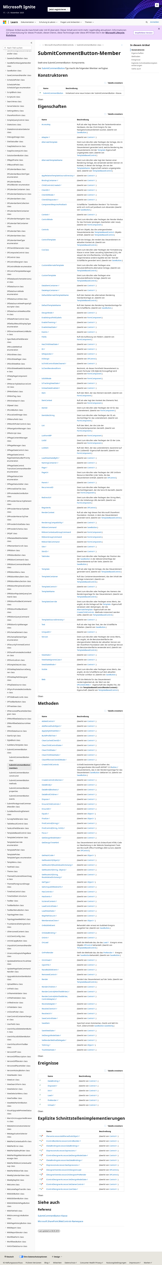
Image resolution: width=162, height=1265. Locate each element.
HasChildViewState (49, 344)
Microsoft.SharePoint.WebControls (59, 45)
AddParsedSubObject (51, 726)
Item (44, 393)
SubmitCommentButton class (89, 45)
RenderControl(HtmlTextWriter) (55, 991)
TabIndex (45, 556)
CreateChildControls (85, 612)
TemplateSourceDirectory (52, 619)
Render (45, 979)
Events (44, 332)
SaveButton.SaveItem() (103, 1026)
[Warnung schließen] (157, 5)
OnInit (44, 937)
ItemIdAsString (48, 415)
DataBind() (46, 785)
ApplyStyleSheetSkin (50, 731)
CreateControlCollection (52, 780)
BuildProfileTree (48, 735)
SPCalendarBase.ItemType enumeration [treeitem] (18, 175)
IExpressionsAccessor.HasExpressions (62, 1165)
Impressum (134, 1262)
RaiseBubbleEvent (49, 969)
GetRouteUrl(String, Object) (53, 870)
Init (49, 1090)
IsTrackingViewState (50, 383)
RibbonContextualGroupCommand (56, 532)
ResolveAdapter (48, 1004)
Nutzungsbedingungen (116, 1262)
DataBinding (53, 1081)
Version (45, 637)
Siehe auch (136, 68)
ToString (45, 1045)
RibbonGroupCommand (52, 537)
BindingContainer (49, 180)
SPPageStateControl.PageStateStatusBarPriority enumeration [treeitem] (18, 457)
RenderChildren (48, 987)
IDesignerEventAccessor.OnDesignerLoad (63, 1170)
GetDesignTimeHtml (50, 842)
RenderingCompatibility (52, 522)
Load (105, 942)
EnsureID (46, 809)
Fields (44, 337)
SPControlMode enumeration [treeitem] (19, 266)
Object (90, 813)
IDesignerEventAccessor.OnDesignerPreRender (66, 1174)
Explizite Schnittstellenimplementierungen (144, 64)
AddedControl (48, 721)
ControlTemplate (49, 239)
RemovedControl (49, 974)
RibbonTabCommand (50, 542)
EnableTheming (48, 322)
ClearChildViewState (50, 755)
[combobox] (17, 48)
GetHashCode (47, 855)
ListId (44, 440)
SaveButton (82, 132)
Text (43, 624)
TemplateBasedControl (86, 155)
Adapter (45, 137)
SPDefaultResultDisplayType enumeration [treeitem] (19, 325)
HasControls (47, 891)
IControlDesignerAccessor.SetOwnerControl (64, 1184)
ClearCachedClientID (50, 740)
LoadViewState (48, 911)
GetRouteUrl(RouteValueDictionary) (56, 865)
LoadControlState (49, 906)
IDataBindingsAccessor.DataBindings (62, 1146)
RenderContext (48, 512)
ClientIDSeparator (49, 199)
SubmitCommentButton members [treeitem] (19, 766)
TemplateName (83, 168)
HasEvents (46, 896)
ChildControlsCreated (51, 185)
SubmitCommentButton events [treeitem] (19, 797)
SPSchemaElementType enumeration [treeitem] (17, 638)
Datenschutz (70, 1262)
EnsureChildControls (50, 804)
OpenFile (45, 965)
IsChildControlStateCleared (53, 363)
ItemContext (47, 400)
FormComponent (94, 224)
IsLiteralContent (48, 901)
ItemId (44, 408)
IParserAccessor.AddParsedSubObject (62, 1136)
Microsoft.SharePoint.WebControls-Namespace (60, 1221)
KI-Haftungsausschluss (13, 1262)
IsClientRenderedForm (51, 368)
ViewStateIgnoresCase (51, 659)
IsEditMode (46, 378)
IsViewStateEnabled (50, 388)
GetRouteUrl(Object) (50, 860)
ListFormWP (47, 435)
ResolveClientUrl (49, 1008)
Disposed (52, 1086)
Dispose (45, 799)
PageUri (45, 472)
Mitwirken (57, 1262)
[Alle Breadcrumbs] (40, 45)
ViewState (46, 655)
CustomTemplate (49, 275)
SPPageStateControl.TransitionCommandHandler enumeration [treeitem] (19, 468)
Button (114, 767)
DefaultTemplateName (51, 305)
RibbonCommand (49, 527)
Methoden (135, 56)
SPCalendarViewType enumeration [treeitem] (16, 242)
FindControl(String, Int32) (52, 828)
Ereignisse (135, 60)
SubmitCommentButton (53, 68)
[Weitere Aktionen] (122, 45)
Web (43, 679)
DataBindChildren (49, 794)
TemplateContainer (50, 576)
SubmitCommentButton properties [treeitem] (19, 789)
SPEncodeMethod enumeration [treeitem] (14, 348)
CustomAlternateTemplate (53, 265)
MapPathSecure (48, 915)
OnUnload (46, 960)
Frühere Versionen (33, 1262)
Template (101, 150)
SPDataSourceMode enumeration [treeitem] (15, 293)
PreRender (107, 952)
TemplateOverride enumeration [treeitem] (14, 843)
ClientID (45, 190)
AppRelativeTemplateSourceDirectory (57, 175)
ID (43, 349)
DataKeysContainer (50, 290)
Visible (44, 669)
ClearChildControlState (51, 745)
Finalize (45, 818)
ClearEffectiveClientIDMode (53, 759)
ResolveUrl (46, 1013)
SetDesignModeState (50, 1035)
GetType (45, 882)
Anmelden (154, 22)
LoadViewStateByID (50, 458)
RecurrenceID (47, 487)
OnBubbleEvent (48, 925)
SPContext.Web (83, 685)
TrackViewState (48, 1050)
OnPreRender (47, 952)
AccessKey (46, 124)
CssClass (45, 250)
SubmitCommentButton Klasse (52, 1215)
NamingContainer (49, 463)
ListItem (45, 448)
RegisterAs (46, 507)
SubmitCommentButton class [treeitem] (19, 759)
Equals (44, 813)
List (43, 425)
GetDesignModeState (51, 837)
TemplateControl (49, 586)
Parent (44, 482)
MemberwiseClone (50, 920)
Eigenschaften (137, 53)
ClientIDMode (47, 195)
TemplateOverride (49, 601)
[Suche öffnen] (146, 22)
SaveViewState (48, 1030)
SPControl (91, 358)
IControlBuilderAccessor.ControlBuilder (62, 1141)
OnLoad (45, 942)
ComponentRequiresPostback (54, 204)
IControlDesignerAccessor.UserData (61, 1189)
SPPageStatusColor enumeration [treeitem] (15, 478)
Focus (44, 833)
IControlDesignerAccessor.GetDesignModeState (66, 1155)
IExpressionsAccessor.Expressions (60, 1150)
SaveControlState (49, 1018)
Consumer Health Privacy (90, 1262)
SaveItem (46, 1023)
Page (44, 467)
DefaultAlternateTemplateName (55, 295)
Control (90, 137)
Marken (147, 1262)
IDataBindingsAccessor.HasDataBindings (63, 1160)
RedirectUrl (46, 497)
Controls (45, 229)
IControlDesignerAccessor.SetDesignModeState (66, 1179)
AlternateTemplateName (52, 160)
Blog (46, 1262)
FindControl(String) (50, 823)
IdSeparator (47, 354)
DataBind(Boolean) (49, 789)
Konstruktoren (137, 50)
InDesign (45, 358)
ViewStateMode (48, 664)
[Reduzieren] (31, 43)
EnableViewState (49, 327)
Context (45, 214)
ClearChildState (48, 750)
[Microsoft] (4, 22)
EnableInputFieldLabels (52, 317)
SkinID (44, 551)
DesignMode (47, 313)
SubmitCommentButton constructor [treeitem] (19, 774)
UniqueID (46, 632)
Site (43, 546)
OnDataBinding (48, 933)
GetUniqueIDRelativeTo (51, 887)
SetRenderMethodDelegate (53, 1040)
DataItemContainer (50, 285)
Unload (51, 1105)
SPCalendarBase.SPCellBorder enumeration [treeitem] (18, 183)
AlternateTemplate (49, 142)
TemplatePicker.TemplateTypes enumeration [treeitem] (19, 856)
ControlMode (47, 219)
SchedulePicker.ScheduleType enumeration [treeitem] (19, 86)
